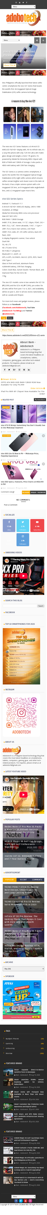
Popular (9, 880)
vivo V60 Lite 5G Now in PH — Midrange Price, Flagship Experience (20, 455)
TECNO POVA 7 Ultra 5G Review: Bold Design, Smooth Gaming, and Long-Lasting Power (22, 890)
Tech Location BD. (21, 1204)
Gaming (9, 1044)
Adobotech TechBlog (12, 311)
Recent (23, 880)
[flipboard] (30, 2)
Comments (37, 880)
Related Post (8, 400)
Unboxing (10, 1048)
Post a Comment (10, 505)
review (9, 1053)
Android (6, 407)
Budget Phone (12, 1039)
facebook (41, 492)
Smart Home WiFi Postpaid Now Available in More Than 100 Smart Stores (29, 1094)
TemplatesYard (21, 1208)
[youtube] (19, 2)
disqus (33, 492)
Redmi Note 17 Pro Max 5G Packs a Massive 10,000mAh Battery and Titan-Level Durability (23, 830)
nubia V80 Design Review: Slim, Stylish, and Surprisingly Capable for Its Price (23, 949)
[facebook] (26, 2)
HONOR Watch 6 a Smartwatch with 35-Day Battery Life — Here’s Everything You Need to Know (29, 1180)
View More (41, 399)
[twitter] (23, 2)
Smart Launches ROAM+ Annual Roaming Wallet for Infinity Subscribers (29, 1082)
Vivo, (32, 61)
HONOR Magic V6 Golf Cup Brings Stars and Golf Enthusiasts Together (23, 844)
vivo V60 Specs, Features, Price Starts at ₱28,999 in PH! (22, 483)
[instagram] (16, 2)
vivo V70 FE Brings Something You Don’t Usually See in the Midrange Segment (23, 426)
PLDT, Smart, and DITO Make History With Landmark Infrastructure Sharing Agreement (29, 1116)
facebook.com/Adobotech (14, 307)
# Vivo (10, 318)
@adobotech (8, 314)
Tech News (6, 436)
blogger (26, 492)
